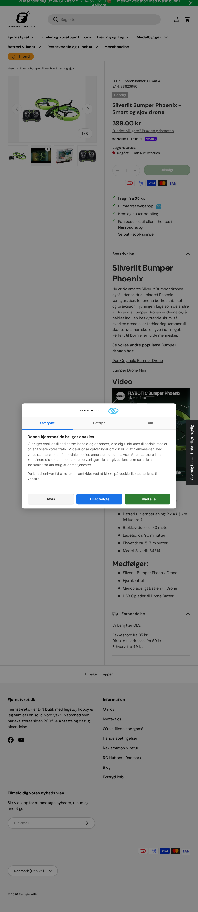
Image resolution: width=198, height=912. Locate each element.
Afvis (51, 499)
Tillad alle (148, 499)
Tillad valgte (99, 499)
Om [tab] (150, 423)
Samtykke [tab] (47, 423)
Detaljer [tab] (99, 423)
